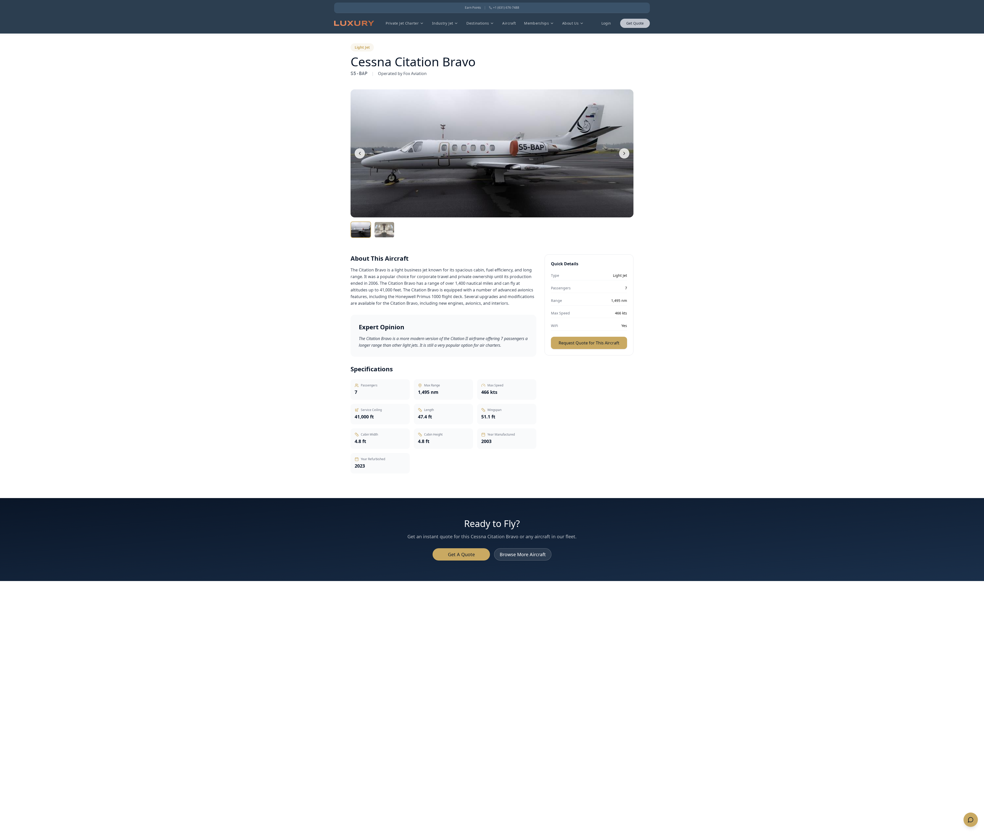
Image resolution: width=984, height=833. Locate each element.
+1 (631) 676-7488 (506, 8)
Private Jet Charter (402, 23)
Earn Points (473, 8)
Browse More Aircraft (523, 554)
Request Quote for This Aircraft (589, 343)
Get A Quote (461, 554)
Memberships (536, 23)
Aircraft (509, 23)
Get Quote (635, 23)
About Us (570, 23)
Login (606, 23)
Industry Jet (442, 23)
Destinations (477, 23)
